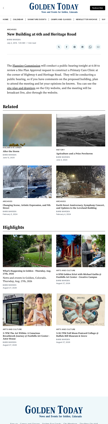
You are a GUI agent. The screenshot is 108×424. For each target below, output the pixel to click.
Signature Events (37, 19)
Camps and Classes (61, 19)
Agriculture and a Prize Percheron (74, 153)
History (60, 150)
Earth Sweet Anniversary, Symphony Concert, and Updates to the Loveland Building (80, 206)
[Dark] (4, 8)
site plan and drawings (21, 88)
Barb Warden (14, 40)
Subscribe (97, 8)
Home (5, 19)
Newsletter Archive (86, 19)
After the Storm (11, 151)
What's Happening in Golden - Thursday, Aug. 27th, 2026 (27, 272)
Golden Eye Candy (12, 147)
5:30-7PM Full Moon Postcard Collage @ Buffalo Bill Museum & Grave (77, 334)
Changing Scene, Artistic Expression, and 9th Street (26, 206)
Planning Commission (26, 66)
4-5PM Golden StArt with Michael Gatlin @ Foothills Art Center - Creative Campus (78, 276)
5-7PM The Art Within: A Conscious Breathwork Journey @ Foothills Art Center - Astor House (26, 335)
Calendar (18, 19)
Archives (12, 29)
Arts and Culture (65, 270)
